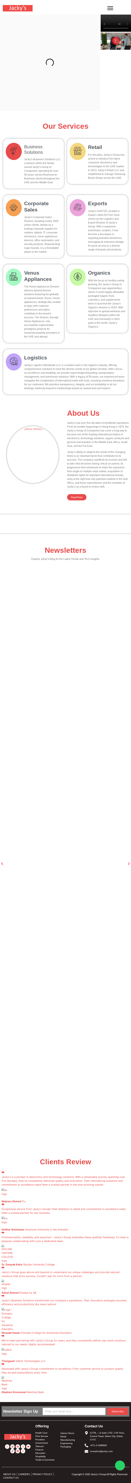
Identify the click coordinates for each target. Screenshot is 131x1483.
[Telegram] (17, 1451)
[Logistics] (14, 362)
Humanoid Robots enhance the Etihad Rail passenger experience (43, 668)
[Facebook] (17, 1446)
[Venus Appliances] (14, 277)
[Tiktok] (12, 1451)
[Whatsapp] (23, 1451)
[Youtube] (28, 1446)
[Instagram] (23, 1446)
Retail (95, 147)
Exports (97, 203)
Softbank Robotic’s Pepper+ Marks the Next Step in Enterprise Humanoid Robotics (54, 1074)
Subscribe (117, 1411)
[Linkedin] (12, 1446)
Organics (99, 273)
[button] (116, 41)
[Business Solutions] (14, 151)
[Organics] (78, 277)
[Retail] (78, 151)
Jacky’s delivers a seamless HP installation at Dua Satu (37, 725)
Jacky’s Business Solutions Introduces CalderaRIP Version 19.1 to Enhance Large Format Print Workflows (62, 1015)
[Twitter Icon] (7, 1446)
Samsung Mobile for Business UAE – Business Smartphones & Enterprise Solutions (55, 1131)
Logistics (35, 358)
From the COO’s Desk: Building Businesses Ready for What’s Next (44, 611)
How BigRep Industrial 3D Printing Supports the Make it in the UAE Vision (49, 839)
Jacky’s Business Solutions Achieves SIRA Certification (37, 896)
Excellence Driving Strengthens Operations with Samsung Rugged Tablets (49, 782)
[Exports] (78, 207)
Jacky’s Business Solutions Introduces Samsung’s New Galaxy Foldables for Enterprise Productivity (57, 955)
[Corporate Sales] (14, 207)
